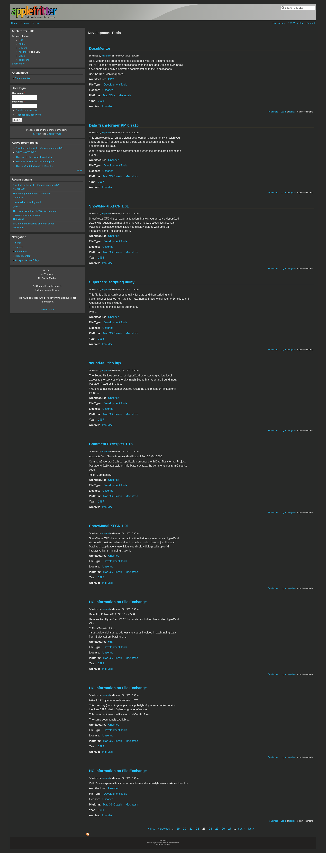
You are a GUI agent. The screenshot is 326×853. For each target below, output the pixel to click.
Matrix (22, 44)
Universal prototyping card (27, 202)
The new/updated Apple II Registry (34, 166)
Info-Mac (107, 106)
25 (216, 828)
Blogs (18, 242)
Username (18, 93)
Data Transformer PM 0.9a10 (114, 125)
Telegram (24, 59)
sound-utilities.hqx (105, 363)
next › (241, 828)
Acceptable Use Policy (27, 260)
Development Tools (115, 84)
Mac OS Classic (112, 176)
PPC (111, 79)
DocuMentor (99, 48)
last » (251, 828)
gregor (16, 206)
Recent (35, 23)
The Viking (18, 218)
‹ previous (164, 828)
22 (197, 828)
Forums (25, 23)
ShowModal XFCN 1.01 (109, 206)
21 (191, 828)
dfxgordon (18, 227)
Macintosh (125, 95)
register (292, 112)
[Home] (34, 17)
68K (110, 641)
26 (223, 828)
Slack (22, 55)
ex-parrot (106, 56)
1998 (101, 257)
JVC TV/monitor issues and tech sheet (33, 223)
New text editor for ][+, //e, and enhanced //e (39, 148)
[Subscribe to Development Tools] (87, 834)
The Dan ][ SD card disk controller (34, 157)
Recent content (23, 78)
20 (184, 828)
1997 (101, 181)
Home (14, 23)
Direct (36, 133)
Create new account (26, 110)
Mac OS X (109, 95)
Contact (310, 23)
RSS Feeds (21, 251)
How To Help (278, 23)
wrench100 (19, 188)
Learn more (18, 63)
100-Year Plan (296, 23)
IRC (21, 40)
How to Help (47, 309)
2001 (101, 100)
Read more (273, 112)
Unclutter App (54, 133)
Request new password (28, 114)
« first (151, 828)
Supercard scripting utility (111, 282)
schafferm (18, 197)
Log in (283, 112)
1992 (101, 663)
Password (18, 101)
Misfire (22, 51)
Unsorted (107, 90)
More (80, 170)
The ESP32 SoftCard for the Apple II (35, 161)
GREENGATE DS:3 (26, 152)
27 (229, 828)
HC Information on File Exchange (118, 602)
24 (210, 828)
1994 (101, 746)
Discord (23, 47)
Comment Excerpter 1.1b (111, 444)
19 (178, 828)
